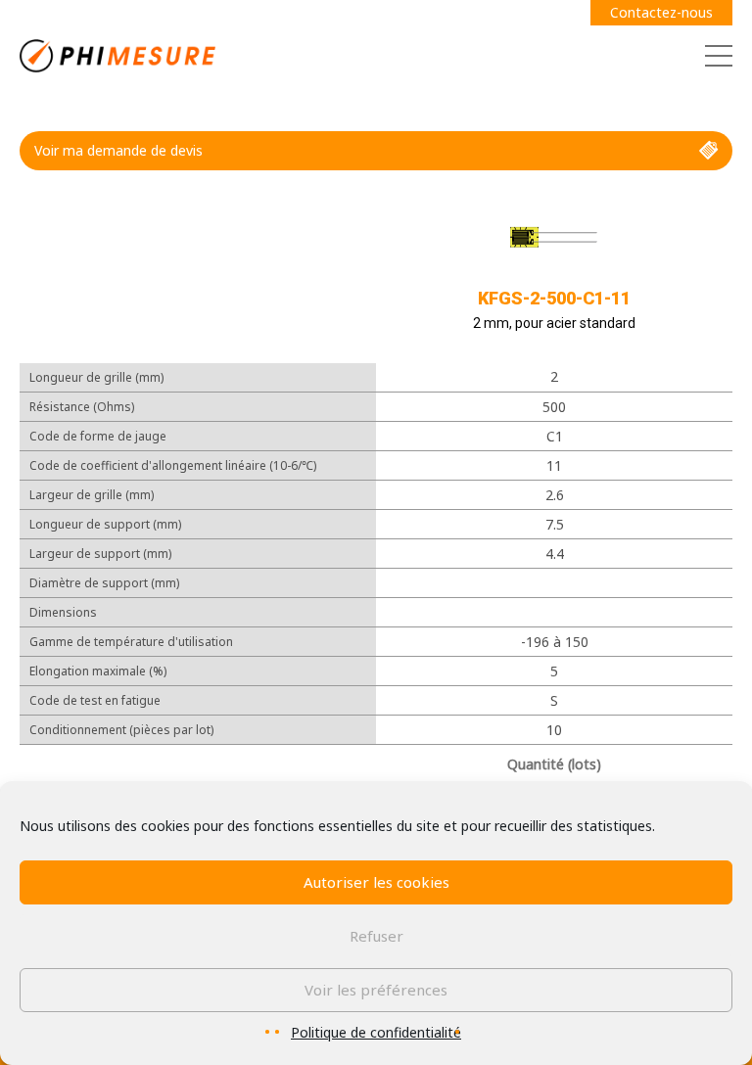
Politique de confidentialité (376, 1032)
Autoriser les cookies (376, 882)
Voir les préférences (376, 989)
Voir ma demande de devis (118, 150)
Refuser (376, 936)
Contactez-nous (661, 12)
